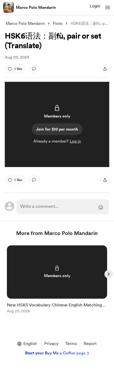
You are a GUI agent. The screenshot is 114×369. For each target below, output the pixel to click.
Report (90, 343)
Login (95, 6)
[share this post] (105, 68)
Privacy (51, 343)
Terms (71, 343)
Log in (75, 141)
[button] (107, 7)
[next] (108, 274)
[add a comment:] (34, 68)
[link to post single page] (57, 280)
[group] (57, 282)
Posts (58, 23)
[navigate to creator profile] (8, 7)
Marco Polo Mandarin (36, 7)
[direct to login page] (62, 206)
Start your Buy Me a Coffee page (55, 353)
